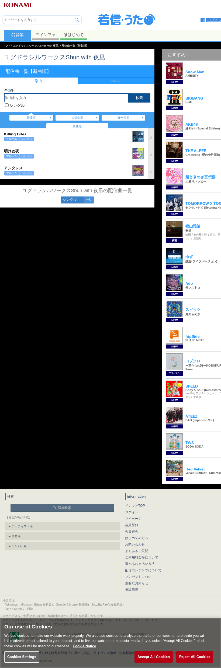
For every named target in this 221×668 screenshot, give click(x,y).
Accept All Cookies (153, 657)
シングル (17, 105)
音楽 (20, 34)
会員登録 (131, 525)
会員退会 (131, 531)
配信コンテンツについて (143, 570)
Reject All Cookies (194, 657)
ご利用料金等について (141, 557)
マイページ (133, 519)
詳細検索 (64, 508)
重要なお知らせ (136, 583)
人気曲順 (77, 117)
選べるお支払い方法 (140, 564)
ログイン (131, 512)
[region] (110, 643)
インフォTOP (135, 506)
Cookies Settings (21, 657)
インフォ (48, 34)
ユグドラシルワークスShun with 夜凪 (35, 45)
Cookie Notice (84, 646)
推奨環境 (131, 590)
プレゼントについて (140, 577)
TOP (7, 45)
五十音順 (123, 117)
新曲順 (31, 117)
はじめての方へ (136, 538)
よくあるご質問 (136, 551)
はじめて (76, 34)
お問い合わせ (135, 544)
